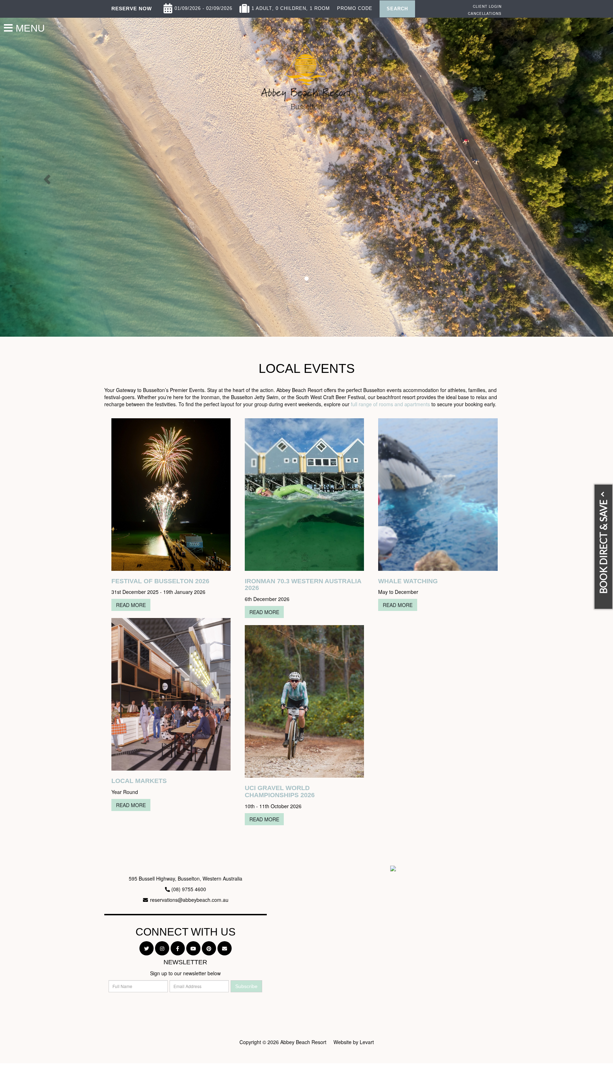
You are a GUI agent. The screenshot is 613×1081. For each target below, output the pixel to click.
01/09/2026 (188, 7)
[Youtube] (193, 948)
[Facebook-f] (178, 948)
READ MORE (131, 604)
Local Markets (139, 780)
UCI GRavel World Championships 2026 (280, 791)
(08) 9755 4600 (188, 889)
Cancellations (485, 13)
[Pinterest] (209, 948)
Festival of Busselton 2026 (160, 581)
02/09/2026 (219, 7)
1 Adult (262, 7)
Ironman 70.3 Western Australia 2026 (303, 585)
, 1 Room (318, 7)
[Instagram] (162, 948)
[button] (46, 177)
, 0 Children (289, 7)
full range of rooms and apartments (390, 404)
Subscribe (246, 986)
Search (397, 8)
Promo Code (354, 7)
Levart (367, 1042)
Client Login (487, 6)
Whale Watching (408, 581)
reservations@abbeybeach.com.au (189, 899)
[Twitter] (146, 948)
